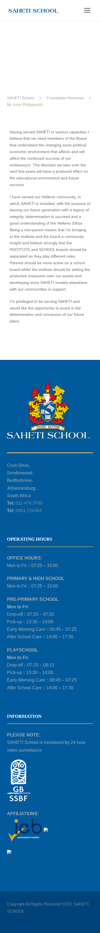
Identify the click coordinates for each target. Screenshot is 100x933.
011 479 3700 (29, 503)
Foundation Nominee (27, 41)
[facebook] (9, 919)
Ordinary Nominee (69, 41)
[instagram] (48, 919)
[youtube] (38, 919)
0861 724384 (29, 510)
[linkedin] (19, 919)
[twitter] (28, 919)
